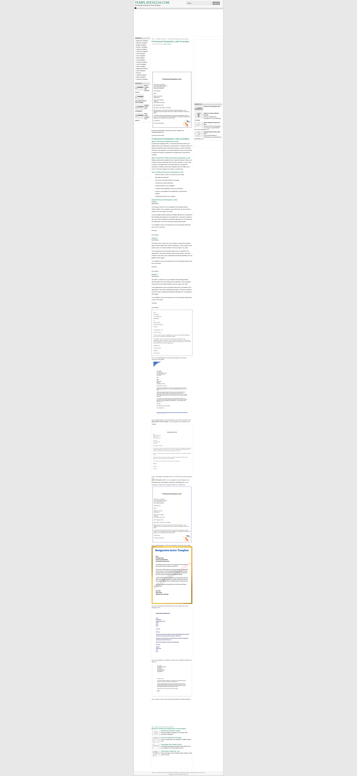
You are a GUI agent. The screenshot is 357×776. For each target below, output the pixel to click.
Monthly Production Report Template (170, 731)
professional (165, 727)
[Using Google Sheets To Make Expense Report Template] (156, 749)
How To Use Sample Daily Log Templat (171, 737)
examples (156, 727)
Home (153, 39)
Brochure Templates (141, 43)
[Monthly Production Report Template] (156, 735)
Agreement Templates (142, 40)
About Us (154, 772)
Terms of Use (201, 772)
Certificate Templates (142, 51)
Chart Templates (140, 53)
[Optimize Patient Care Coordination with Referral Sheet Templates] (139, 106)
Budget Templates (141, 45)
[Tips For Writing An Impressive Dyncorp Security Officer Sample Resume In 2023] (199, 127)
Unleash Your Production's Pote (212, 106)
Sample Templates (161, 39)
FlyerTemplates (140, 58)
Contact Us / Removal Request (165, 772)
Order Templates (140, 70)
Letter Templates (140, 66)
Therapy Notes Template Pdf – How (170, 751)
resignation (170, 727)
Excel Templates (140, 55)
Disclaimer (176, 772)
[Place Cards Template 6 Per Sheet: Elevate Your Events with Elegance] (139, 115)
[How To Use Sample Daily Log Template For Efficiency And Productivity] (156, 742)
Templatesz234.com (152, 2)
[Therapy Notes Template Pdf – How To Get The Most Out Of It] (156, 755)
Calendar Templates (141, 49)
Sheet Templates (140, 77)
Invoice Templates (141, 64)
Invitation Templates (141, 62)
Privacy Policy (193, 772)
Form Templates (140, 60)
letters (160, 727)
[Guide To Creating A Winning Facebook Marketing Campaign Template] (199, 118)
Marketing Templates (142, 68)
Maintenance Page (184, 772)
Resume (138, 73)
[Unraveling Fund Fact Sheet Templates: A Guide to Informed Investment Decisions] (139, 96)
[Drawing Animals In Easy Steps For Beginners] (199, 136)
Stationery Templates (142, 79)
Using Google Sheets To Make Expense (171, 744)
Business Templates (141, 47)
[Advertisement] (178, 23)
